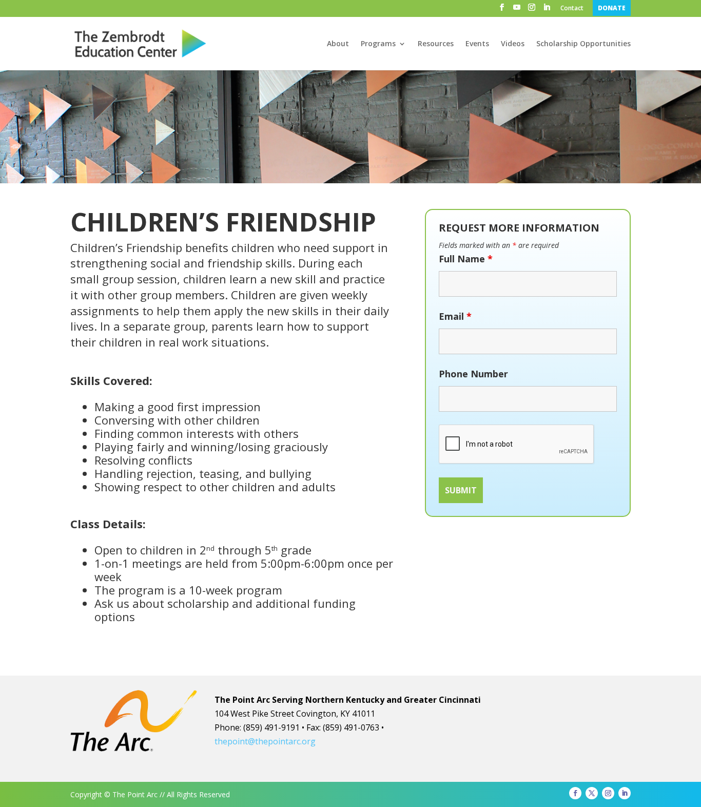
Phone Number (473, 374)
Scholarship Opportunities (583, 44)
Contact (571, 8)
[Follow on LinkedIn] (624, 793)
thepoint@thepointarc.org (265, 741)
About (338, 44)
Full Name (466, 259)
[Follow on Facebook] (575, 793)
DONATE (612, 8)
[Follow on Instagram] (608, 793)
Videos (512, 44)
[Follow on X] (592, 793)
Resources (436, 44)
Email (455, 316)
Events (477, 44)
